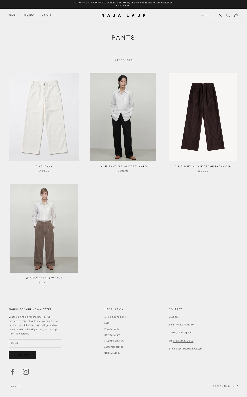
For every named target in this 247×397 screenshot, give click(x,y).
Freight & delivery (114, 341)
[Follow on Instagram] (26, 371)
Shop (12, 15)
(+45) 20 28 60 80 (183, 341)
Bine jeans (44, 166)
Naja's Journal (112, 353)
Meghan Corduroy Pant (44, 278)
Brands (29, 15)
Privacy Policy (111, 329)
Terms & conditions (115, 317)
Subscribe (22, 355)
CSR (106, 323)
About (47, 15)
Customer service (113, 347)
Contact (175, 309)
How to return (112, 335)
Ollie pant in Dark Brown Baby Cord (203, 166)
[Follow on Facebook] (12, 371)
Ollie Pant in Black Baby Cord (123, 166)
